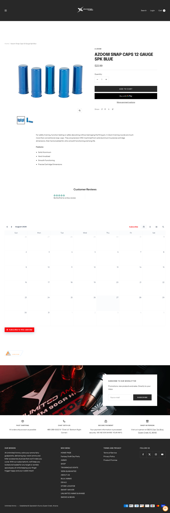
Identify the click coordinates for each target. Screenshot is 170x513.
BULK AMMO (66, 479)
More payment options (126, 102)
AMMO (64, 460)
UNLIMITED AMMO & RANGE (73, 493)
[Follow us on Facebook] (143, 454)
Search (144, 10)
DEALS (63, 482)
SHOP (63, 464)
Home (7, 44)
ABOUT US (65, 475)
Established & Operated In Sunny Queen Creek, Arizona (39, 506)
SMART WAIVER (67, 490)
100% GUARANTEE (68, 471)
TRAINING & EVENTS (69, 467)
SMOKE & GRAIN (68, 497)
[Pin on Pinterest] (105, 109)
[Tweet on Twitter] (109, 109)
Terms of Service (110, 453)
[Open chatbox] (165, 508)
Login (152, 10)
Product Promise (110, 460)
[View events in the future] (11, 227)
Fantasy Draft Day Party (70, 456)
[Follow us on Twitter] (149, 454)
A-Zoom (98, 49)
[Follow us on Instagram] (156, 454)
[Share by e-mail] (112, 109)
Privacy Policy (109, 456)
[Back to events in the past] (7, 227)
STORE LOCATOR (68, 486)
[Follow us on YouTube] (162, 454)
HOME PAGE (66, 453)
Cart (161, 10)
